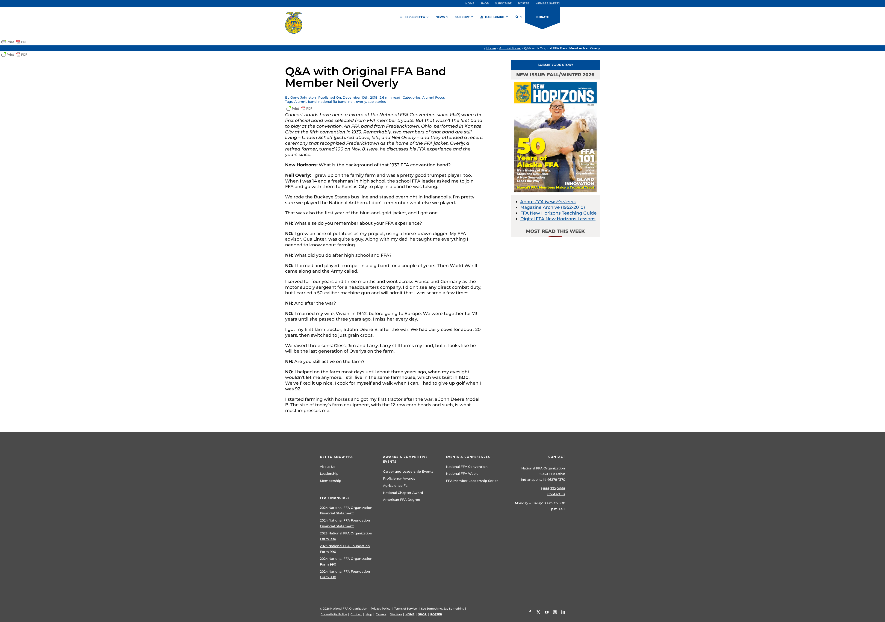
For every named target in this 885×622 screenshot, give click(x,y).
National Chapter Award (403, 493)
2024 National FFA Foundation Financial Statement (345, 523)
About (548, 201)
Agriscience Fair (396, 485)
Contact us (556, 494)
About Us (327, 467)
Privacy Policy (380, 608)
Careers (381, 614)
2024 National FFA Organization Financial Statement (346, 511)
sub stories (377, 102)
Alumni (300, 102)
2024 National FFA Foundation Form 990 (345, 574)
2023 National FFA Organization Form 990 (346, 536)
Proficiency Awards (399, 478)
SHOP (422, 614)
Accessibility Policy (334, 614)
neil (351, 102)
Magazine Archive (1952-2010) (552, 207)
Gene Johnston (303, 97)
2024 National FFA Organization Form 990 (346, 561)
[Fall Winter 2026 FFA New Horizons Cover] (555, 81)
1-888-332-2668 (553, 488)
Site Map (396, 614)
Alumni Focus (510, 48)
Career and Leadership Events (408, 471)
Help (369, 614)
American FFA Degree (401, 500)
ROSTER (436, 614)
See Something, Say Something (442, 608)
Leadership (329, 474)
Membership (330, 481)
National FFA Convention (467, 467)
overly (361, 102)
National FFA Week (462, 474)
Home (491, 48)
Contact (356, 614)
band (312, 102)
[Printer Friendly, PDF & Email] (14, 41)
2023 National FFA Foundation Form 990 (345, 549)
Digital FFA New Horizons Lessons (558, 218)
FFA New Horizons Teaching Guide (558, 213)
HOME (409, 614)
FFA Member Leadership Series (472, 481)
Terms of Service (405, 608)
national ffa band (332, 102)
